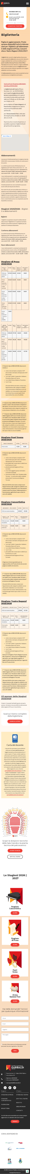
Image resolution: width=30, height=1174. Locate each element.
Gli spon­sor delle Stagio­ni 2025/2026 (13, 697)
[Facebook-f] (9, 1087)
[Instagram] (14, 1087)
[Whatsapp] (5, 1087)
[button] (27, 3)
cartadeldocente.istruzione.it (13, 770)
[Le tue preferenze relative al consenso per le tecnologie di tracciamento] (27, 1171)
